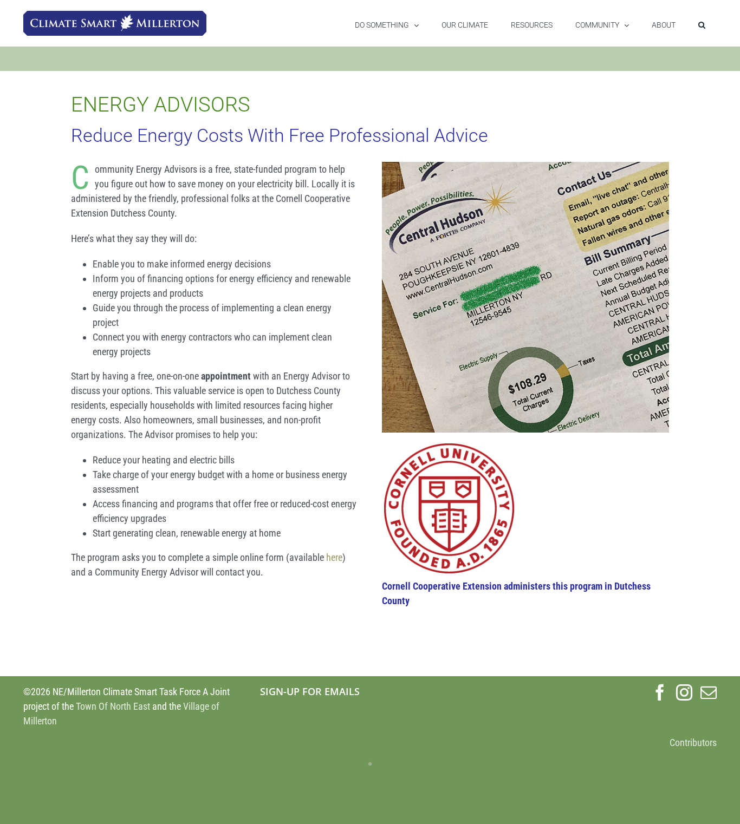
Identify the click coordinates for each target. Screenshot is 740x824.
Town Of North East (113, 706)
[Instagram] (684, 692)
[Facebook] (660, 692)
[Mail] (708, 692)
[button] (702, 25)
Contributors (693, 742)
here (334, 557)
